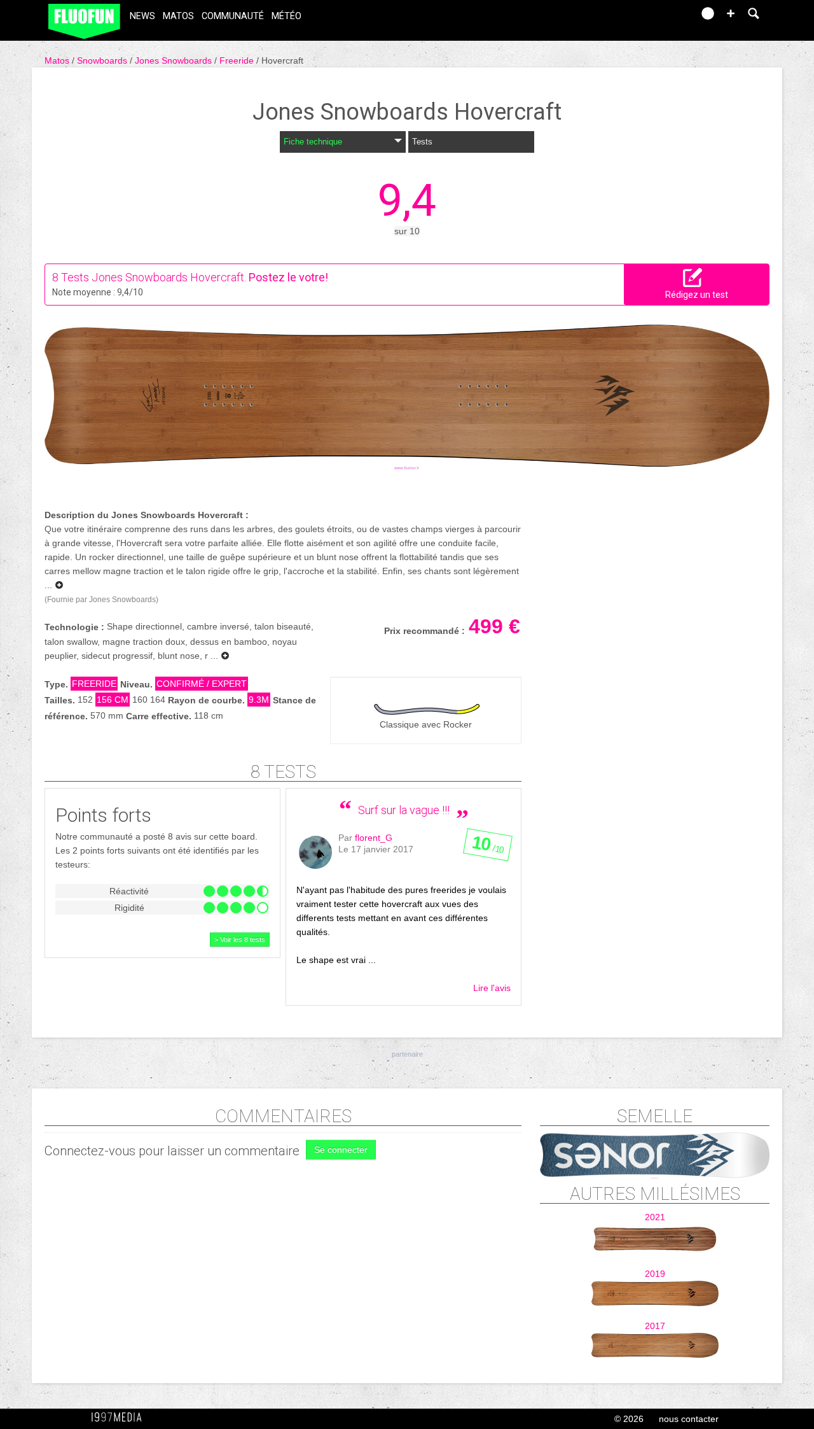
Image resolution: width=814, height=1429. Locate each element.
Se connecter (341, 1149)
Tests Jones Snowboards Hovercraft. (153, 277)
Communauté (233, 16)
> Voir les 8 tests (239, 939)
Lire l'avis (492, 988)
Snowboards (103, 60)
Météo (286, 16)
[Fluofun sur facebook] (656, 17)
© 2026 (629, 1419)
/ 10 (487, 847)
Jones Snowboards (174, 60)
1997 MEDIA (120, 1417)
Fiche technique (313, 141)
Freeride (237, 60)
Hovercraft (282, 60)
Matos (178, 16)
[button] (731, 13)
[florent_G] (315, 852)
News (142, 16)
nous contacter (689, 1419)
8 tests (283, 771)
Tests (422, 141)
